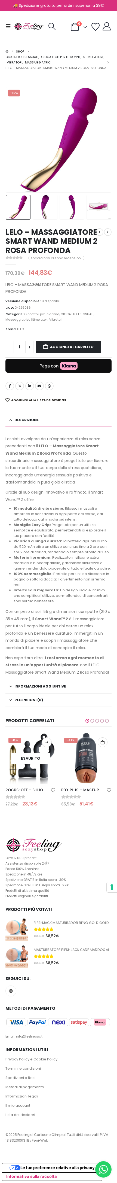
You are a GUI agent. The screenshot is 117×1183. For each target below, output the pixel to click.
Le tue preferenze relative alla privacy (57, 1167)
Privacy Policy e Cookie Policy (31, 1059)
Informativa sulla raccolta (31, 1176)
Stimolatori (39, 319)
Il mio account (17, 1105)
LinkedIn (29, 386)
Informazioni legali (21, 1096)
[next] (108, 232)
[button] (9, 26)
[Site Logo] (29, 27)
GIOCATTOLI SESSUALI (77, 314)
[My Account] (107, 26)
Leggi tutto (47, 742)
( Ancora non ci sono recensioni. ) (56, 258)
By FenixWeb (37, 1140)
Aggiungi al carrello (72, 346)
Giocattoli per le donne (41, 314)
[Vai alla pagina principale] (6, 51)
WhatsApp (49, 386)
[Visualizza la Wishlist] (95, 27)
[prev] (99, 232)
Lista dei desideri (20, 1114)
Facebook (9, 386)
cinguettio (19, 386)
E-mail (39, 386)
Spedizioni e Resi (20, 1077)
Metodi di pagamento (24, 1087)
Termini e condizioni (23, 1068)
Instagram (10, 991)
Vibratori (55, 319)
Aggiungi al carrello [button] (102, 742)
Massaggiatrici (17, 319)
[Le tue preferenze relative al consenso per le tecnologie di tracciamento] (112, 887)
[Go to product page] (16, 929)
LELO (20, 329)
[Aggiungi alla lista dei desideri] (53, 790)
